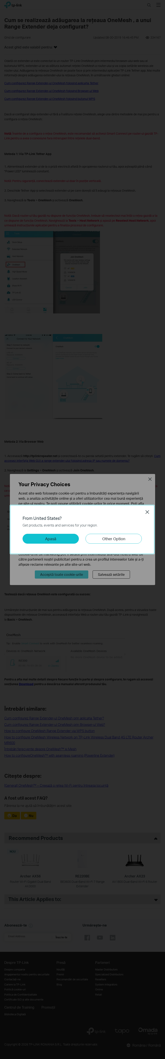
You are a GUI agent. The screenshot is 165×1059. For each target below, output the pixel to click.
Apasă (50, 538)
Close (147, 512)
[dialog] (82, 529)
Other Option (113, 538)
